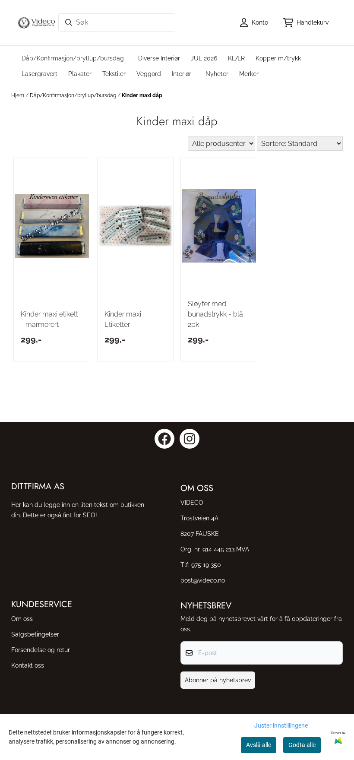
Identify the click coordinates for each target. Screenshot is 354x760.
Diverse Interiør (159, 58)
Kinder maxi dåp (142, 95)
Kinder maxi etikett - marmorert (49, 319)
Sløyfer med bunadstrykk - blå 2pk (215, 314)
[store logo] (36, 22)
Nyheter (216, 73)
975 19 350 (206, 564)
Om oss (22, 618)
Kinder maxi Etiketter (122, 319)
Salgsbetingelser (35, 634)
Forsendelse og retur (40, 649)
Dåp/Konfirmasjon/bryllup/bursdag (73, 95)
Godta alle (302, 744)
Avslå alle (258, 744)
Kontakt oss (27, 665)
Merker (249, 73)
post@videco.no (202, 580)
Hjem (18, 95)
